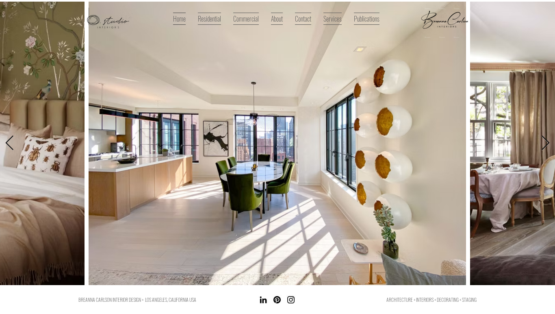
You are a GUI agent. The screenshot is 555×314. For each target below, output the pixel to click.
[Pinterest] (277, 300)
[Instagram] (291, 300)
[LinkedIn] (263, 300)
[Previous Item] (9, 143)
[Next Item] (545, 143)
